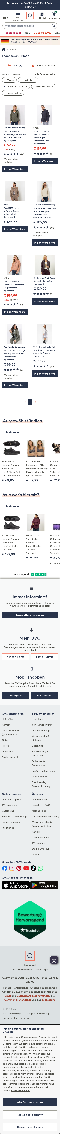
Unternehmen (39, 799)
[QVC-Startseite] (3, 50)
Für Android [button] (44, 695)
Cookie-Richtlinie (20, 1090)
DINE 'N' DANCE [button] (16, 86)
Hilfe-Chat (8, 719)
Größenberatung (41, 730)
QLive (5, 740)
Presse (5, 745)
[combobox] (27, 26)
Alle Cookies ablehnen (30, 1114)
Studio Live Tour (40, 848)
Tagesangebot (12, 32)
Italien (38, 969)
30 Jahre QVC (42, 32)
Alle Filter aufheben (45, 74)
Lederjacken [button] (14, 93)
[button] (6, 16)
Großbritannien (25, 969)
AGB (8, 995)
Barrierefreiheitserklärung (46, 816)
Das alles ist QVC (41, 805)
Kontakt (6, 724)
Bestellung (38, 719)
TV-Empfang (39, 843)
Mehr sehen (13, 432)
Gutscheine (8, 810)
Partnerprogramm (11, 822)
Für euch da (8, 827)
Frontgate (30, 1013)
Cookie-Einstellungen (30, 1127)
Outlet (35, 854)
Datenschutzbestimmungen (33, 995)
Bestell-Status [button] (44, 656)
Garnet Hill (42, 1013)
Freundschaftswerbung (14, 816)
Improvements (22, 1018)
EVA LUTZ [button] (28, 80)
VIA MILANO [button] (44, 86)
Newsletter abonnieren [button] (30, 615)
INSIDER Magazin (11, 799)
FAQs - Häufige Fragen (44, 770)
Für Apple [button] (16, 695)
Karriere (36, 831)
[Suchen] (54, 26)
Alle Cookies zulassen (30, 1102)
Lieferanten (8, 751)
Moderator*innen (41, 837)
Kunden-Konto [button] (16, 656)
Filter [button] (17, 65)
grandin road (7, 1018)
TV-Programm (9, 805)
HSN (4, 1013)
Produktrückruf (10, 757)
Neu (27, 32)
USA (14, 969)
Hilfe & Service (40, 776)
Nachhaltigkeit (40, 810)
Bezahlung (37, 745)
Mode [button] (10, 80)
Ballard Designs (16, 1013)
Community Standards (17, 999)
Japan (46, 969)
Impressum (48, 999)
